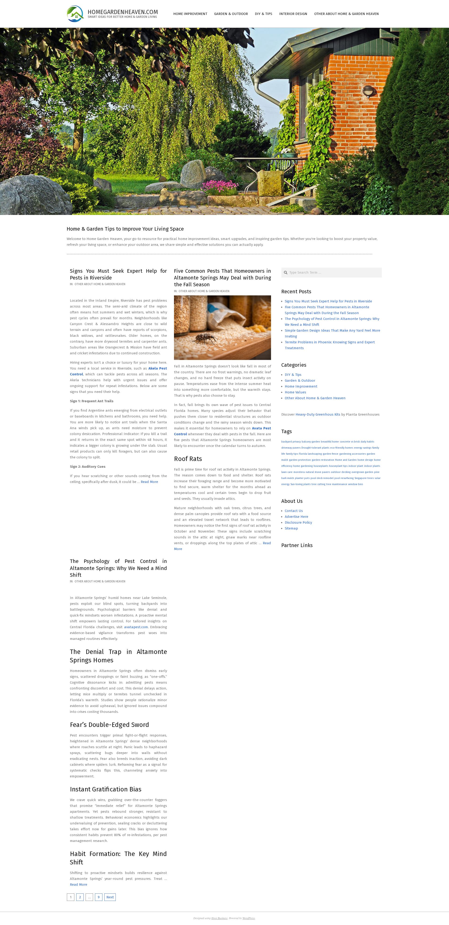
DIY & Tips (293, 375)
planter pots (302, 478)
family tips (292, 453)
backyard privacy (291, 441)
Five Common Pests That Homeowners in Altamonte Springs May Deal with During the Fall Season (222, 278)
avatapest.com (136, 627)
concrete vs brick (350, 441)
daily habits (367, 441)
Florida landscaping (310, 453)
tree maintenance (336, 484)
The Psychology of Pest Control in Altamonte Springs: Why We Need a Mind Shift (118, 568)
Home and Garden (346, 459)
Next (110, 897)
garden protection (300, 459)
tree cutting (318, 484)
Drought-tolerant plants (315, 447)
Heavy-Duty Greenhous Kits (318, 414)
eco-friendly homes (341, 447)
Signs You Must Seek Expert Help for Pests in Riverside (328, 301)
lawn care (287, 472)
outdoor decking (341, 472)
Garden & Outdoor (300, 380)
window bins (355, 484)
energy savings (362, 447)
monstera (299, 472)
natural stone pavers (318, 472)
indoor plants (372, 466)
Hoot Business (219, 918)
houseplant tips (338, 466)
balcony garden (311, 441)
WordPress (249, 918)
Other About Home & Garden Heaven (100, 284)
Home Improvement (301, 386)
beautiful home (330, 441)
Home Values (295, 392)
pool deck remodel (322, 478)
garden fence (330, 453)
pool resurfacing (344, 478)
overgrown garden (362, 472)
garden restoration (323, 459)
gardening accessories (352, 453)
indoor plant (355, 466)
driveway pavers (291, 447)
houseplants (321, 466)
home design (365, 459)
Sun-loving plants (300, 484)
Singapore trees (364, 478)
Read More (149, 482)
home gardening (303, 466)
